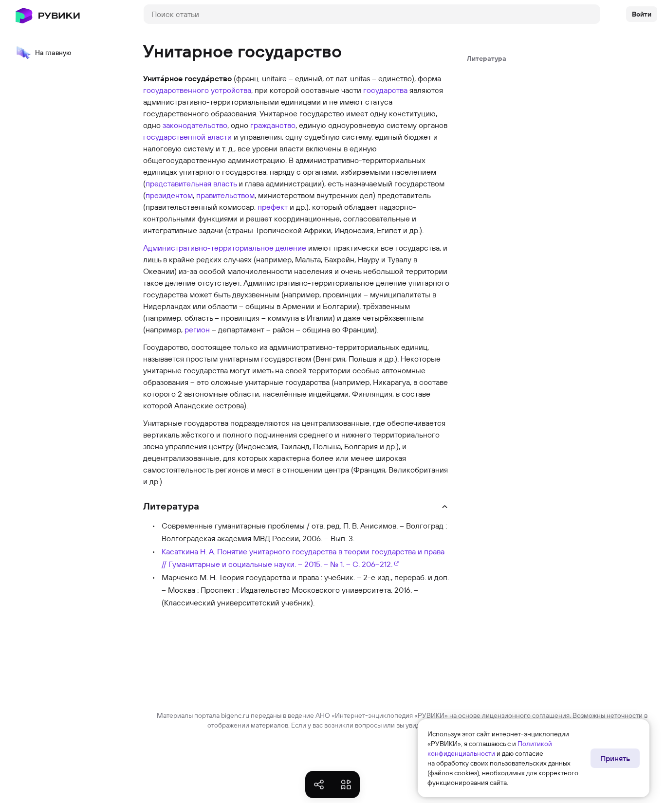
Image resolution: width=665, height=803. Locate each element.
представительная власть (191, 183)
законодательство (195, 125)
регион (197, 329)
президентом (169, 195)
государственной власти (187, 137)
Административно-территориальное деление (224, 248)
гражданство (273, 125)
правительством (225, 195)
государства (385, 90)
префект (273, 207)
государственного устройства (197, 90)
